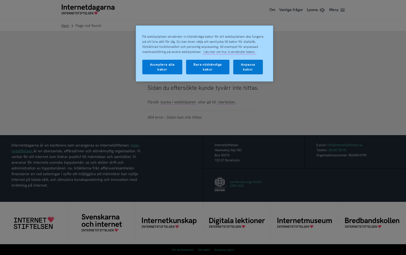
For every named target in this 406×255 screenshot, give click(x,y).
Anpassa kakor (248, 66)
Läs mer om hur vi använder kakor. (230, 52)
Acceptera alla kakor (162, 66)
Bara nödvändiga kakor (207, 66)
